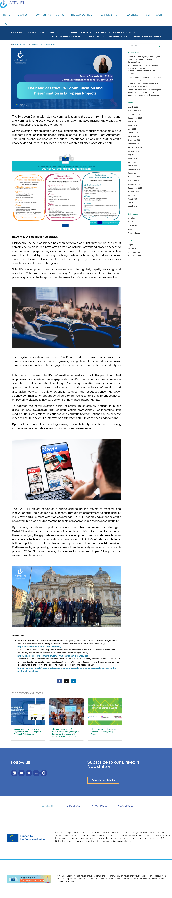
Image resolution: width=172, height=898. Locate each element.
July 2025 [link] (132, 122)
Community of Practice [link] (50, 15)
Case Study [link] (45, 44)
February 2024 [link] (134, 169)
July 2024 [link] (132, 155)
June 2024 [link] (132, 158)
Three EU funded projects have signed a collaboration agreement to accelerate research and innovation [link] (144, 92)
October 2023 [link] (134, 184)
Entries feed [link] (133, 248)
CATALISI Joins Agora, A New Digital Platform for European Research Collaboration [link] (144, 59)
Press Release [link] (134, 233)
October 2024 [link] (134, 144)
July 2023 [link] (132, 195)
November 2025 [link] (134, 111)
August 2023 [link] (133, 192)
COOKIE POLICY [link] (125, 806)
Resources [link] (131, 15)
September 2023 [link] (135, 188)
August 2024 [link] (133, 151)
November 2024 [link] (134, 140)
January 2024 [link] (134, 173)
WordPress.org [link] (134, 256)
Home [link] (6, 15)
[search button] (158, 45)
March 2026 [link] (133, 107)
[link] (12, 4)
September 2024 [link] (135, 147)
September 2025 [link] (135, 118)
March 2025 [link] (133, 133)
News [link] (53, 44)
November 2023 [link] (134, 180)
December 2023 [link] (134, 177)
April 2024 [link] (132, 166)
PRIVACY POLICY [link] (99, 806)
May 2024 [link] (132, 162)
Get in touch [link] (154, 15)
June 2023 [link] (132, 199)
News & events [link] (108, 15)
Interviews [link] (132, 225)
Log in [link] (130, 245)
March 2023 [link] (133, 206)
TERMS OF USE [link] (73, 806)
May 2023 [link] (132, 203)
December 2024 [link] (134, 136)
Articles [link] (35, 44)
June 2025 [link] (132, 125)
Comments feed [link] (134, 252)
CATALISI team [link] (19, 44)
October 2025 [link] (134, 114)
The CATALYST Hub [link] (81, 15)
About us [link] (22, 15)
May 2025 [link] (132, 129)
